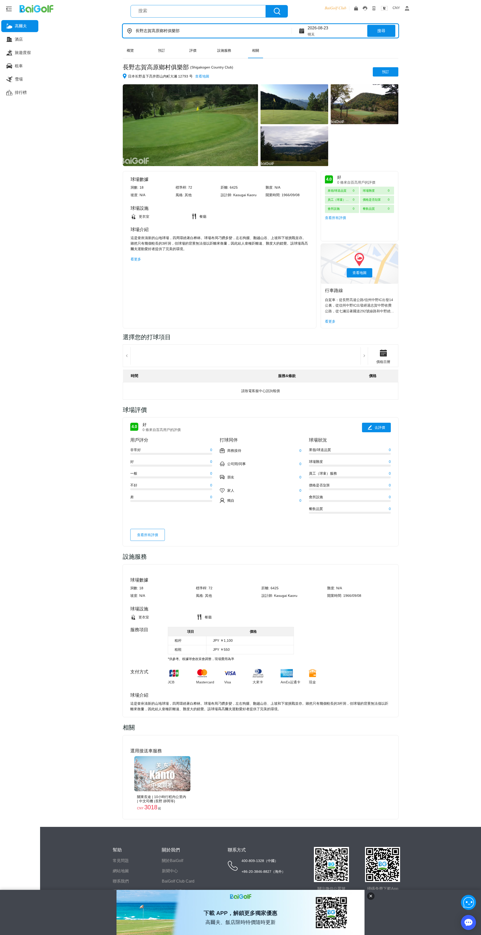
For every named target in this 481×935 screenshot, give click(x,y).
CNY (396, 8)
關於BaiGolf (172, 860)
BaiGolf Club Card (178, 881)
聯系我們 (121, 881)
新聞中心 (170, 871)
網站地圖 (121, 871)
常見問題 (121, 860)
